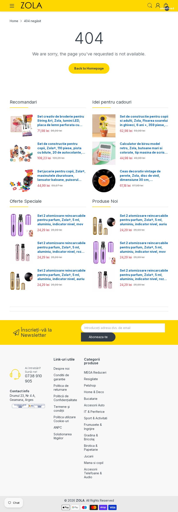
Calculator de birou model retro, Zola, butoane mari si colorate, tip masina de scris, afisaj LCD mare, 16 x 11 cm (143, 148)
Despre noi (61, 368)
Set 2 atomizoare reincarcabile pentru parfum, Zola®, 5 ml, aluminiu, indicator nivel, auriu (61, 275)
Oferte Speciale (26, 201)
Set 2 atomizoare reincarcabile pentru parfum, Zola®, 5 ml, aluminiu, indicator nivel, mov (61, 220)
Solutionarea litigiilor (63, 436)
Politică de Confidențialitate (65, 398)
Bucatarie (90, 398)
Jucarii (88, 456)
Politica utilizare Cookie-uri (65, 419)
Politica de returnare (61, 387)
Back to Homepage (89, 68)
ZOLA (80, 500)
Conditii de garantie (61, 377)
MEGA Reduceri (95, 372)
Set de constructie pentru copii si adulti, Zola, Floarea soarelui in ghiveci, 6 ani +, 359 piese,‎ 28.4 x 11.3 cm (144, 121)
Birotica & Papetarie (91, 447)
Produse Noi (105, 201)
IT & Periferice (94, 411)
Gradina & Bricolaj (91, 437)
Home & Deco (94, 392)
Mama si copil (93, 463)
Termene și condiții (62, 408)
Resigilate (91, 379)
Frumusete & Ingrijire (93, 426)
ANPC (58, 427)
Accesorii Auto (94, 405)
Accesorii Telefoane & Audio (93, 473)
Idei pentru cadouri (111, 102)
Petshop (90, 385)
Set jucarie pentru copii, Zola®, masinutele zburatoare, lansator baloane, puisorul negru (61, 175)
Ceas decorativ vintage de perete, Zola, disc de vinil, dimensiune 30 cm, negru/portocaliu (140, 175)
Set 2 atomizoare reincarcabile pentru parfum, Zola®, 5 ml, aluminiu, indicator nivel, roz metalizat (61, 247)
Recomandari (23, 102)
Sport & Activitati (95, 418)
